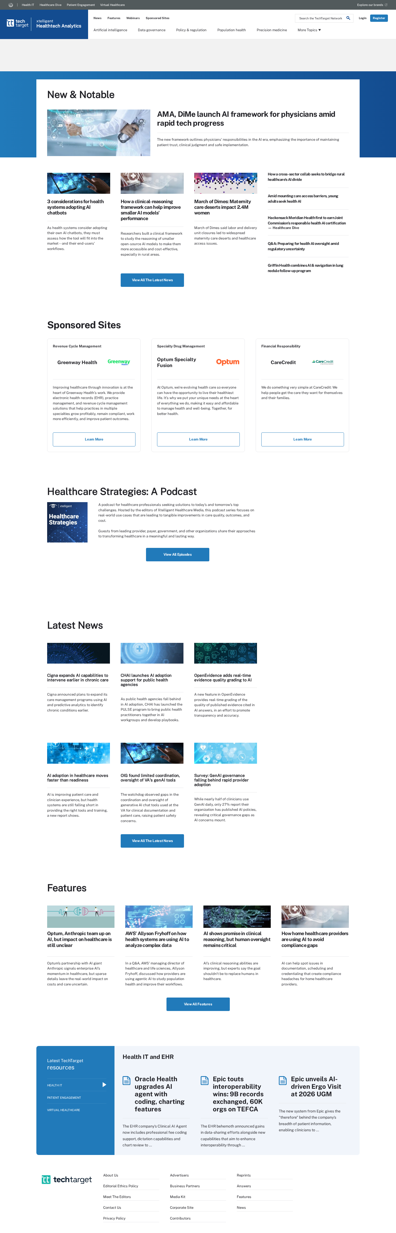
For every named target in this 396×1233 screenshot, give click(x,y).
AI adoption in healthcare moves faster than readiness (77, 777)
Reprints (244, 1175)
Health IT (28, 4)
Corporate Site (181, 1208)
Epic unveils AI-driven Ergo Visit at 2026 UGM (316, 1086)
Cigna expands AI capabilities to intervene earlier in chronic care (78, 677)
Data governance (151, 30)
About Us (110, 1175)
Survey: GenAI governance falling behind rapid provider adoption (221, 780)
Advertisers (179, 1175)
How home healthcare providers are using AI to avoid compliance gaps (315, 939)
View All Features (198, 1004)
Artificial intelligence (110, 30)
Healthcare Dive (50, 4)
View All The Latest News (152, 280)
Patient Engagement (81, 4)
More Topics (307, 30)
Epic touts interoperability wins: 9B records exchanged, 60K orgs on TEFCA (238, 1094)
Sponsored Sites (157, 18)
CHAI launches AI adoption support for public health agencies (146, 680)
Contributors (180, 1218)
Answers (244, 1186)
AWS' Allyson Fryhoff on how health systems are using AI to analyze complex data (157, 939)
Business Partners (185, 1186)
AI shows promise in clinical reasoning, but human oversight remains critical (236, 939)
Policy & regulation (191, 30)
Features (113, 18)
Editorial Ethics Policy (120, 1186)
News (97, 18)
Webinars (133, 18)
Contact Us (112, 1208)
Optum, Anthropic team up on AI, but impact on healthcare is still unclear (79, 939)
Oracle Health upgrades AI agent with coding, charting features (160, 1094)
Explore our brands (370, 4)
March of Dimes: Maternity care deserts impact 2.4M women (222, 207)
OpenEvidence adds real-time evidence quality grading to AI (223, 677)
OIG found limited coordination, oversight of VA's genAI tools (150, 777)
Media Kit (177, 1197)
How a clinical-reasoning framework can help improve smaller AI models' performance (150, 210)
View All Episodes (178, 554)
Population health (231, 30)
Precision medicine (272, 30)
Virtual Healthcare (112, 4)
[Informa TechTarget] (11, 5)
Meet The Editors (117, 1197)
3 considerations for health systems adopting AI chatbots (75, 207)
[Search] (348, 19)
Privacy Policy (114, 1218)
